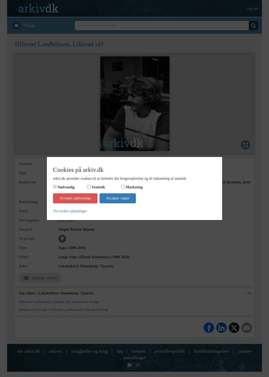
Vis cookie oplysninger (70, 211)
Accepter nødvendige (75, 198)
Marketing (134, 187)
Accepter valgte (117, 198)
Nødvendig (66, 187)
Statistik (98, 187)
